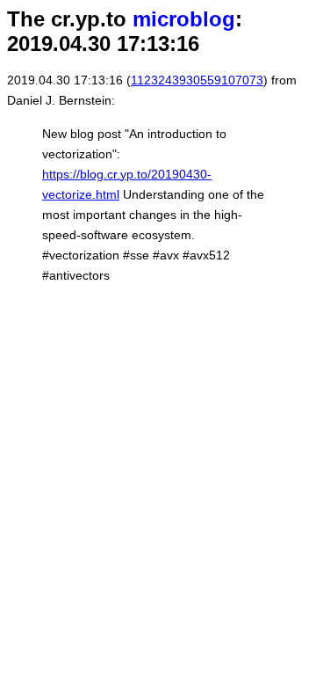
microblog (184, 19)
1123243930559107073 (197, 80)
